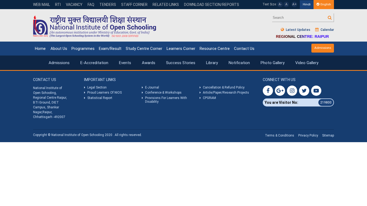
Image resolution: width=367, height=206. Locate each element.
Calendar (327, 30)
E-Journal (152, 87)
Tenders (107, 4)
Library (212, 62)
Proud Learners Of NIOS (104, 92)
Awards (148, 62)
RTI (58, 4)
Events (125, 62)
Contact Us (244, 48)
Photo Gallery (273, 62)
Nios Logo (95, 26)
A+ (294, 4)
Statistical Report (99, 98)
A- (280, 4)
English (326, 4)
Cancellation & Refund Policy (223, 87)
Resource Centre (215, 48)
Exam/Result (110, 48)
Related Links (166, 4)
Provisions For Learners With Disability (166, 100)
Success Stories (180, 62)
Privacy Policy (308, 135)
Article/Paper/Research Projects (226, 92)
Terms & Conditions (279, 135)
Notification (239, 62)
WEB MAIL (41, 4)
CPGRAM (210, 98)
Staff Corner (134, 4)
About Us (59, 48)
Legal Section (97, 87)
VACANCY (74, 4)
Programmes (83, 48)
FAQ (91, 4)
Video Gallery (306, 62)
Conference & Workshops (163, 92)
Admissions (322, 48)
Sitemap (328, 135)
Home (40, 48)
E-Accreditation (94, 62)
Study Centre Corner (144, 48)
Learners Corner (181, 48)
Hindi (307, 4)
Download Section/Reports (211, 4)
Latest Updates (297, 30)
